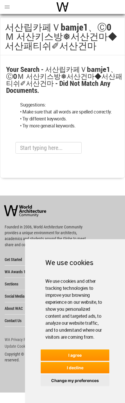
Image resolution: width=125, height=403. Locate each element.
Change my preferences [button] (75, 380)
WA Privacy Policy (19, 339)
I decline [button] (75, 367)
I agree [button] (75, 355)
